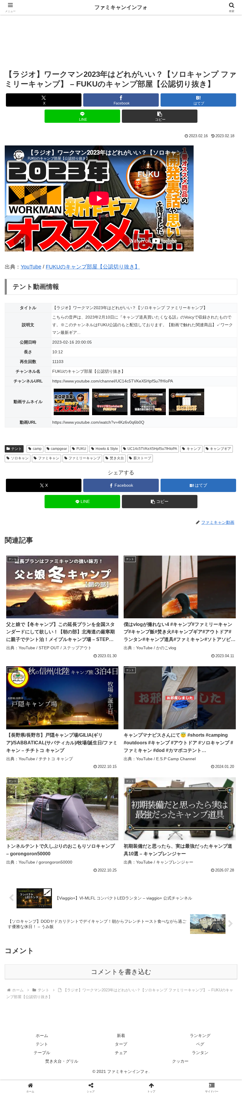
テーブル (42, 1052)
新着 (121, 1035)
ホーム (42, 1035)
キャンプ (194, 449)
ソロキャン (20, 458)
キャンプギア (220, 449)
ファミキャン (48, 458)
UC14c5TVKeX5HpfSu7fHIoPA (152, 449)
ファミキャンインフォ (121, 7)
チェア (121, 1052)
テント (16, 449)
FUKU (81, 449)
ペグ (200, 1044)
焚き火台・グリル (61, 1061)
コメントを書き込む (121, 971)
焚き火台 (117, 458)
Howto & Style (107, 449)
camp (37, 449)
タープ (121, 1044)
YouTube (31, 267)
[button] (159, 116)
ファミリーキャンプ (84, 458)
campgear (59, 449)
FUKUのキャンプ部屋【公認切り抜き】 (93, 267)
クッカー (180, 1061)
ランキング (200, 1035)
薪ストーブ (142, 458)
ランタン (200, 1052)
